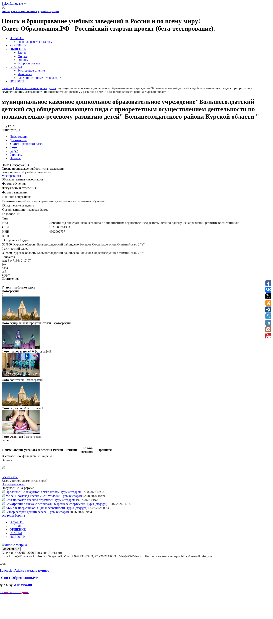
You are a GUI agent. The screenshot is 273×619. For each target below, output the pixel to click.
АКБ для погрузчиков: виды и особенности (36, 508)
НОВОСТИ (18, 81)
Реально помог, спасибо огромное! (30, 500)
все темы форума (13, 515)
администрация (48, 11)
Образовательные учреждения (35, 88)
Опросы (23, 59)
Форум (22, 56)
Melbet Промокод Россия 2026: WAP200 (33, 496)
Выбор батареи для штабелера (26, 512)
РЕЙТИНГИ (18, 45)
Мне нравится (11, 175)
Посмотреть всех (13, 484)
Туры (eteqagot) (70, 492)
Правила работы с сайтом (35, 41)
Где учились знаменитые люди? (39, 77)
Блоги (22, 52)
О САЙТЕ (17, 38)
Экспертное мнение (31, 70)
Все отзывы (10, 477)
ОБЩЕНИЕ (18, 49)
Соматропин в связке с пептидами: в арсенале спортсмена (46, 504)
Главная (7, 88)
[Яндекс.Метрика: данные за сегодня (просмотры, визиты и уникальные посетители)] (15, 545)
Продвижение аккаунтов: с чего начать (33, 492)
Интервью (25, 74)
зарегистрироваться (24, 11)
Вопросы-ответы (29, 63)
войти (6, 11)
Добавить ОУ (11, 548)
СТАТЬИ (16, 67)
